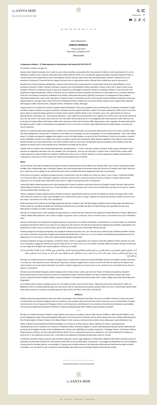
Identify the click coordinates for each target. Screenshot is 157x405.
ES (75, 29)
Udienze (28, 16)
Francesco (18, 16)
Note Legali (68, 399)
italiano (137, 15)
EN (71, 29)
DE (66, 29)
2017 (35, 16)
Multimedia (78, 55)
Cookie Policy (78, 399)
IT (87, 29)
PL (91, 29)
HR (83, 29)
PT (95, 29)
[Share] (144, 20)
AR (62, 29)
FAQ (61, 399)
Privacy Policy (90, 399)
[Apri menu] (143, 10)
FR (79, 29)
